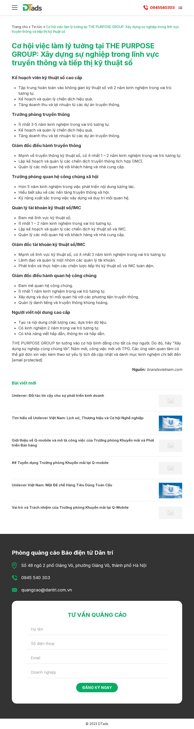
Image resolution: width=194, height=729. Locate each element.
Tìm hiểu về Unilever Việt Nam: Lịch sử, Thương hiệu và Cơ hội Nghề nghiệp (78, 418)
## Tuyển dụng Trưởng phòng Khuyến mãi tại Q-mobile (60, 462)
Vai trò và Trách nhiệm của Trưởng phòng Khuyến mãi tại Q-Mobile (70, 507)
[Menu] (15, 7)
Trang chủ (20, 27)
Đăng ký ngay (97, 687)
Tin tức (36, 27)
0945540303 (162, 7)
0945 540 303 (35, 577)
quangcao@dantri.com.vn (46, 589)
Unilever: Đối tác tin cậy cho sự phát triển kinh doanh (58, 395)
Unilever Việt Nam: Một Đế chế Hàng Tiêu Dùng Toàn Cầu (62, 485)
